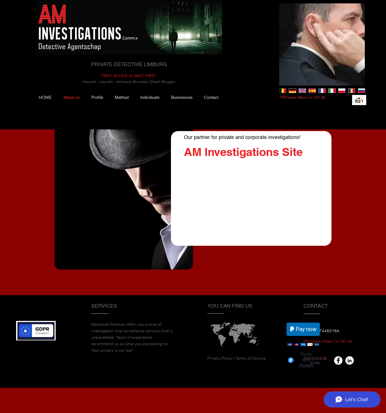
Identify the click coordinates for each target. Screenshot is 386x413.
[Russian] (362, 90)
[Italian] (332, 90)
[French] (322, 90)
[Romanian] (352, 90)
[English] (302, 90)
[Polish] (342, 90)
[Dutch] (282, 90)
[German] (292, 90)
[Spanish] (312, 90)
